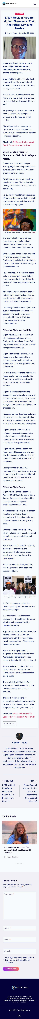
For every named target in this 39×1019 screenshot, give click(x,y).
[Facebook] (19, 1016)
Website (7, 951)
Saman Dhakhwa (12, 857)
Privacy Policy (26, 997)
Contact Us (18, 997)
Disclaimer (23, 1000)
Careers (16, 1000)
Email (7, 940)
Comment (9, 894)
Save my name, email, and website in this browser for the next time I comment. (19, 960)
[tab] (15, 863)
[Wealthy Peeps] (9, 4)
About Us (11, 997)
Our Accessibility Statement (16, 998)
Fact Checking (8, 1000)
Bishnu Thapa (12, 33)
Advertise (29, 998)
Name (7, 928)
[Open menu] (35, 4)
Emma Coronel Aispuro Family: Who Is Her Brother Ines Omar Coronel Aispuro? (30, 791)
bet (30, 598)
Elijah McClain (9, 723)
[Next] (33, 841)
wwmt (33, 232)
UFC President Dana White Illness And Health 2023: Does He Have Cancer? (8, 791)
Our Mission (31, 1000)
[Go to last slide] (5, 841)
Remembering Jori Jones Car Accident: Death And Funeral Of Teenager (17, 850)
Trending (19, 14)
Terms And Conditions (19, 1002)
